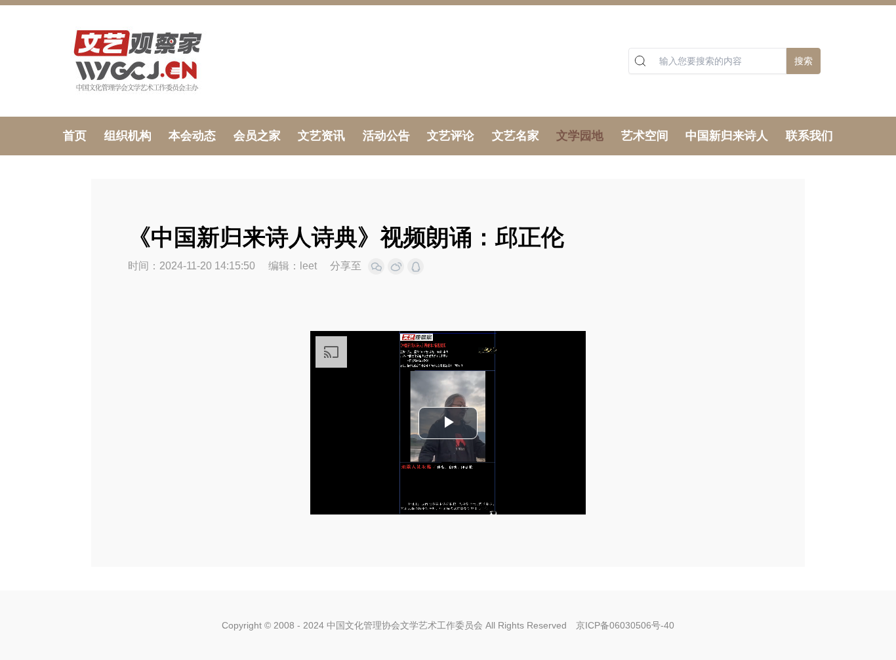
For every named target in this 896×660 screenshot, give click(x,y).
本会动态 (192, 135)
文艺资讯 (321, 135)
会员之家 (257, 135)
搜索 (803, 61)
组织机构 (128, 135)
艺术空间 (644, 135)
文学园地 (579, 135)
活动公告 (386, 135)
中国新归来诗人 (726, 135)
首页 (75, 135)
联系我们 (809, 135)
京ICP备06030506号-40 (625, 625)
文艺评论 (450, 135)
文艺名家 (515, 135)
